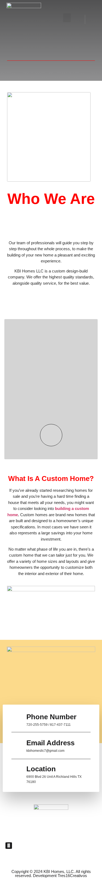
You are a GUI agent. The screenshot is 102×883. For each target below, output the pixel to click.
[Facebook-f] (8, 845)
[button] (67, 17)
